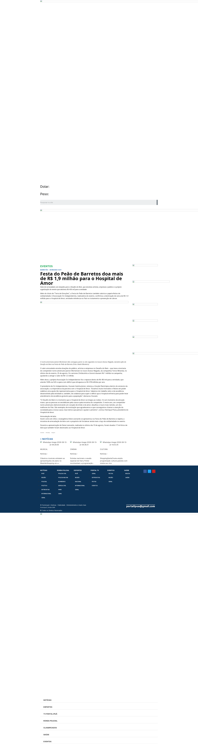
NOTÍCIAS (43, 470)
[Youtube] (153, 471)
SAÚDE (126, 470)
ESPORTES (78, 470)
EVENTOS (110, 470)
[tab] (99, 700)
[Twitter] (149, 471)
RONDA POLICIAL (63, 470)
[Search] (157, 202)
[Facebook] (145, 471)
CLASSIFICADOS (50, 728)
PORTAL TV (95, 470)
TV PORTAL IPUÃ (50, 714)
